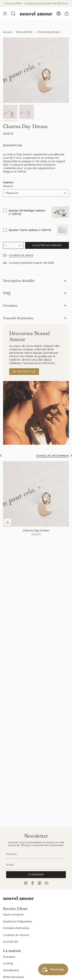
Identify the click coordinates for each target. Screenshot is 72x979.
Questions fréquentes (17, 921)
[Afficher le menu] (5, 13)
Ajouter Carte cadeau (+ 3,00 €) (30, 230)
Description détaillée (19, 280)
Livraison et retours (16, 935)
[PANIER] (67, 13)
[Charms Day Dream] (36, 494)
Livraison (10, 305)
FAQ (6, 293)
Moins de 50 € (24, 32)
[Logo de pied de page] (18, 898)
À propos (9, 956)
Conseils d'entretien (18, 318)
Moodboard (11, 970)
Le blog (8, 963)
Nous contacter (13, 914)
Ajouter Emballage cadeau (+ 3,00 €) (27, 212)
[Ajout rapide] (7, 522)
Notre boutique (13, 977)
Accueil (7, 32)
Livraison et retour (21, 255)
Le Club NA (10, 941)
